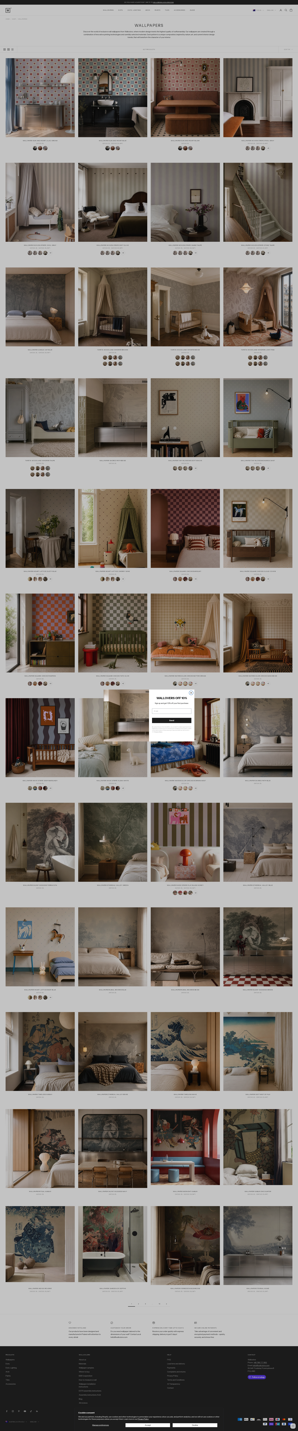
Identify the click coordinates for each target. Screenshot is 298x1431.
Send (171, 720)
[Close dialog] (191, 693)
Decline (195, 1425)
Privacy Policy (143, 1419)
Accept (148, 1425)
